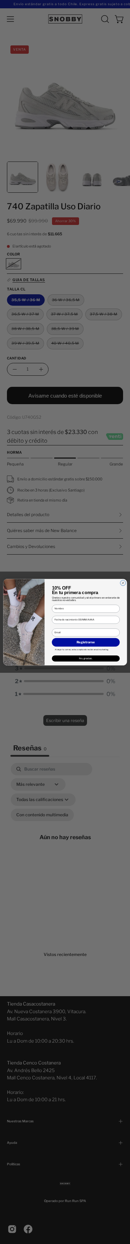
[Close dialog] (122, 582)
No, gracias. (86, 658)
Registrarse (86, 642)
